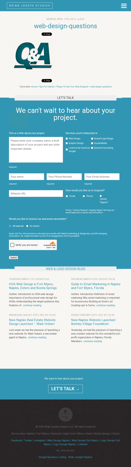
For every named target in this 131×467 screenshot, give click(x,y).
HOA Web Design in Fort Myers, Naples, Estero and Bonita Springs (33, 286)
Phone (89, 196)
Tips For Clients (46, 86)
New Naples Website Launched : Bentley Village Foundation (93, 322)
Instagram (39, 440)
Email (72, 196)
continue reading (32, 305)
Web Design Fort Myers (85, 440)
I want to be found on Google (79, 149)
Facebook (16, 440)
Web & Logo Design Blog (65, 269)
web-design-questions (65, 26)
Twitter (28, 440)
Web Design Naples (58, 440)
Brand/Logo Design (103, 138)
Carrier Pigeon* (104, 201)
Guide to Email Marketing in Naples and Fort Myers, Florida (95, 286)
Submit (13, 257)
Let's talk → (65, 388)
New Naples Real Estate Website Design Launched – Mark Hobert (32, 322)
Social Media (100, 143)
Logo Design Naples (64, 444)
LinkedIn (83, 444)
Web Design (75, 138)
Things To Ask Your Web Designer (72, 86)
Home (34, 86)
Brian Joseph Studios (29, 5)
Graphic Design (76, 143)
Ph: (58, 451)
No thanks (34, 226)
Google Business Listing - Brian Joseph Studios (65, 457)
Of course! (18, 226)
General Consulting (103, 148)
